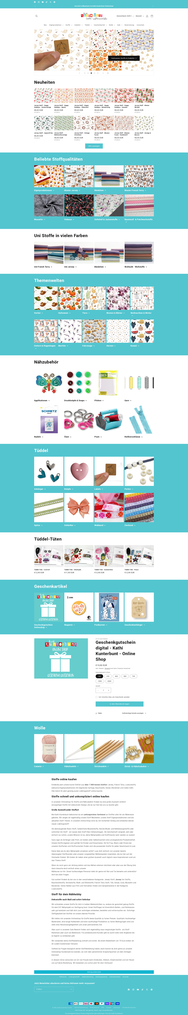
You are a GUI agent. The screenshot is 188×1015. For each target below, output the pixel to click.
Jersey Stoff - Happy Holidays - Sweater (121, 106)
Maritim (62, 346)
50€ (125, 676)
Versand (107, 668)
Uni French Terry (42, 267)
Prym (96, 437)
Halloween (63, 313)
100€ (100, 681)
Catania (37, 766)
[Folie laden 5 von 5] (97, 73)
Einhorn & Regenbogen (44, 346)
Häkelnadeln (70, 766)
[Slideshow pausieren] (108, 73)
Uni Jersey (69, 267)
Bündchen (99, 190)
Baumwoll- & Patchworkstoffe (139, 219)
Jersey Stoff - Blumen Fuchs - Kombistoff (122, 134)
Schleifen (68, 525)
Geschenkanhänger (134, 625)
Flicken (97, 400)
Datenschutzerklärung (81, 1007)
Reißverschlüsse (132, 437)
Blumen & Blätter (115, 313)
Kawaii (134, 346)
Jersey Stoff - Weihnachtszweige (60, 134)
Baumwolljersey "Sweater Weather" (124, 58)
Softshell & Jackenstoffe (106, 219)
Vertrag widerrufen (94, 972)
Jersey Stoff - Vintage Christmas (82, 134)
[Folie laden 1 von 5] (84, 73)
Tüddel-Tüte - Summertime (103, 569)
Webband (98, 525)
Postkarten (99, 625)
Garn (127, 400)
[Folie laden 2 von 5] (88, 73)
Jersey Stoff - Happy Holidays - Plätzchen (81, 106)
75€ (133, 676)
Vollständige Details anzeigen (133, 713)
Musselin (38, 219)
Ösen (66, 437)
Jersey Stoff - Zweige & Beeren (143, 134)
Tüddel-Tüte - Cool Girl (42, 569)
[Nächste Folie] (103, 73)
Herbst (37, 313)
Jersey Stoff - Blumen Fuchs (102, 134)
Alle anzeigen (94, 146)
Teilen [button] (100, 713)
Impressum (116, 1007)
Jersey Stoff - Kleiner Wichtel (142, 106)
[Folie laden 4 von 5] (94, 73)
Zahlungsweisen (101, 977)
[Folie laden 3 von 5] (91, 73)
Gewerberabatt (115, 977)
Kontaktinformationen (129, 1007)
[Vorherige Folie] (79, 73)
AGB (102, 1007)
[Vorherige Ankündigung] (35, 6)
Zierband (129, 525)
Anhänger (38, 489)
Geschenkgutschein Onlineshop (43, 626)
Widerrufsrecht (94, 1007)
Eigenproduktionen (43, 190)
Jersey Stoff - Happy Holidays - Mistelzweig (102, 106)
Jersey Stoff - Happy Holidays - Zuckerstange (42, 106)
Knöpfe (67, 489)
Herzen (110, 346)
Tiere (84, 313)
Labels (97, 489)
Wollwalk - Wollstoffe (135, 267)
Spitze (37, 525)
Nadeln (37, 437)
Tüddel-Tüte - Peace (131, 569)
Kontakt (126, 977)
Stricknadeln (100, 766)
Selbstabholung (87, 977)
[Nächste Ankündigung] (153, 6)
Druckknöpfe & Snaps (74, 400)
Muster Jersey (71, 190)
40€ (116, 676)
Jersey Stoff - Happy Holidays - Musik (61, 106)
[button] (36, 16)
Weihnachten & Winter (141, 313)
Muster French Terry (134, 190)
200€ (109, 681)
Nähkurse (62, 977)
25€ (108, 676)
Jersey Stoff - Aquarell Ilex (43, 133)
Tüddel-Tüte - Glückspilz (72, 569)
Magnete (68, 625)
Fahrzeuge (87, 346)
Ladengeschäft (74, 977)
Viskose (68, 219)
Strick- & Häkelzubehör (136, 766)
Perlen (128, 489)
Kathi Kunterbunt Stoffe (64, 1007)
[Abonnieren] (70, 989)
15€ (99, 676)
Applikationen (40, 400)
